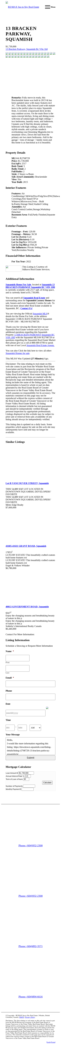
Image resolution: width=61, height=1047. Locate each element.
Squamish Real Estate (34, 298)
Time (8, 720)
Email (10, 677)
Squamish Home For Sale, (19, 284)
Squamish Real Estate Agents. (40, 345)
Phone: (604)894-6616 (31, 996)
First (8, 662)
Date (8, 704)
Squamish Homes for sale (17, 353)
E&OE (21, 1017)
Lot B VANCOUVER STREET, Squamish (27, 483)
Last (7, 673)
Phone (9, 691)
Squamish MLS (40, 313)
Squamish (30, 285)
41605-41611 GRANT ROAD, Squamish (26, 546)
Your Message (13, 734)
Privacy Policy (30, 1017)
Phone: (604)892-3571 (31, 946)
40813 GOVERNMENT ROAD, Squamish (27, 606)
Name (10, 651)
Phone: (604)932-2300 (31, 845)
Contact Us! (26, 308)
